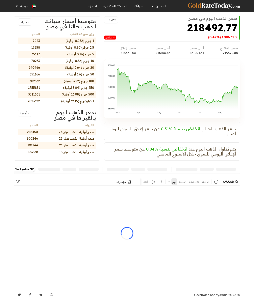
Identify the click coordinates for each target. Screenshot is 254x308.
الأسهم (92, 6)
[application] (172, 87)
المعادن (161, 6)
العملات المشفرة (115, 6)
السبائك (139, 6)
